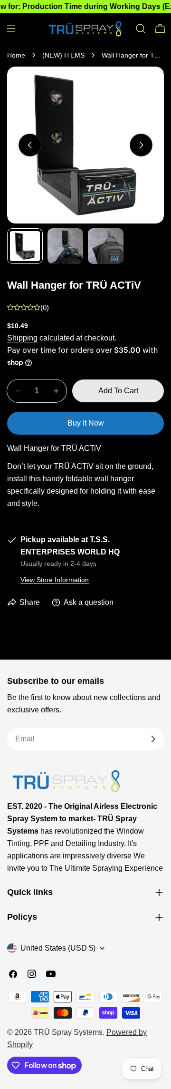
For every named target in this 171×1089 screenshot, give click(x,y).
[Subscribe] (153, 739)
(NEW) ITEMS (63, 55)
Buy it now (85, 423)
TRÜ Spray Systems (68, 1032)
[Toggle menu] (10, 28)
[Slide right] (141, 145)
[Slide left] (30, 145)
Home (16, 55)
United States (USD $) (57, 948)
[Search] (140, 28)
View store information (54, 579)
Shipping (22, 338)
